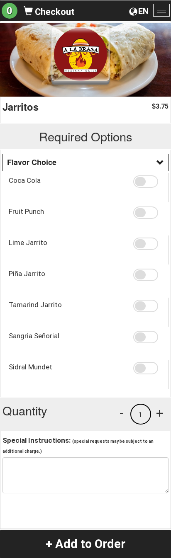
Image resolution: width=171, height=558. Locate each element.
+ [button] (160, 413)
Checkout (54, 12)
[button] (147, 181)
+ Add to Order (85, 544)
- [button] (122, 413)
